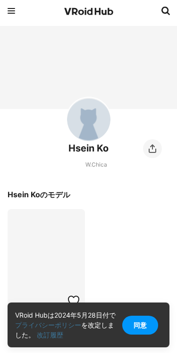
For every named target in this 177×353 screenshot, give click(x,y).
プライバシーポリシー (48, 325)
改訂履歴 (50, 335)
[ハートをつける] (73, 300)
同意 (140, 325)
